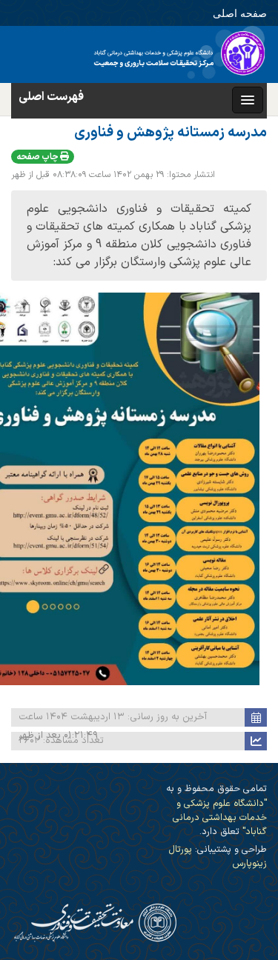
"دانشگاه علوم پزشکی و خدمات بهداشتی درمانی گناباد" (220, 817)
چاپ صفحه (38, 157)
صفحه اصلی (240, 13)
